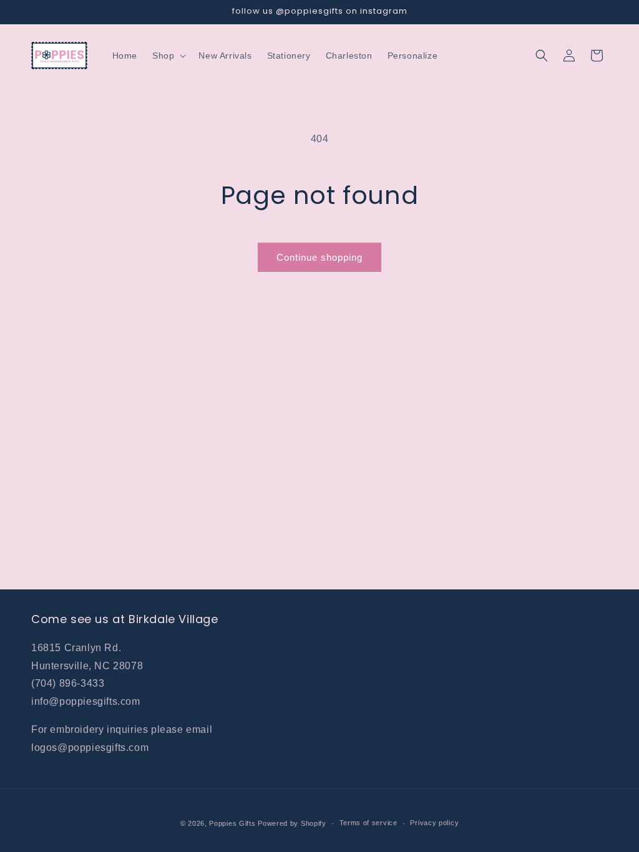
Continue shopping (319, 257)
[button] (168, 55)
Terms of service (368, 822)
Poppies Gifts (233, 823)
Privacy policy (434, 822)
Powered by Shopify (292, 823)
